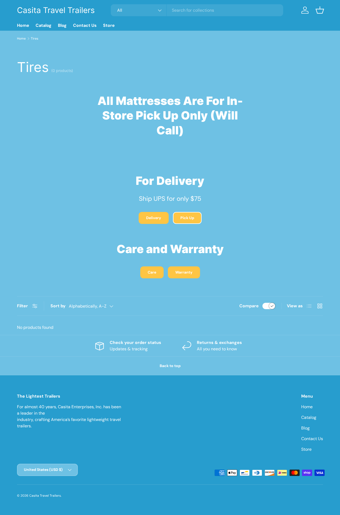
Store (109, 25)
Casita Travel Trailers (45, 495)
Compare (249, 306)
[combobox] (197, 10)
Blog (62, 25)
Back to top (170, 365)
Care (152, 272)
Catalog (44, 25)
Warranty (184, 272)
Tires (34, 38)
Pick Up (187, 217)
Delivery (153, 217)
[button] (320, 10)
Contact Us (85, 25)
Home (23, 25)
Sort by (58, 306)
